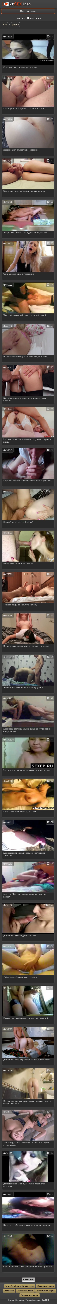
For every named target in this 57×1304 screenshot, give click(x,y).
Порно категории (28, 11)
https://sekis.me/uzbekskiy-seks (19, 1286)
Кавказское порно (29, 1295)
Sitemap (11, 1300)
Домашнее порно (45, 1286)
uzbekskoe (9, 1291)
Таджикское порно (46, 1291)
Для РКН (45, 1300)
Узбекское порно (25, 1291)
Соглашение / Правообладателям (27, 1300)
